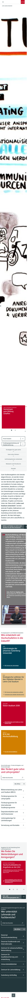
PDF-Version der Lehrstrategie (12, 665)
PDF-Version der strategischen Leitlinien (14, 692)
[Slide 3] (17, 889)
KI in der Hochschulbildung (11, 751)
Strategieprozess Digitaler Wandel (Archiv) (14, 694)
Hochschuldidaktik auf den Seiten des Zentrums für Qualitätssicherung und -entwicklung (13, 881)
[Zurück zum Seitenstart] (13, 995)
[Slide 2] (15, 430)
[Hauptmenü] (3, 2)
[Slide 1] (11, 430)
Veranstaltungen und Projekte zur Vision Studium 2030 (14, 722)
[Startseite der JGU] (23, 2)
